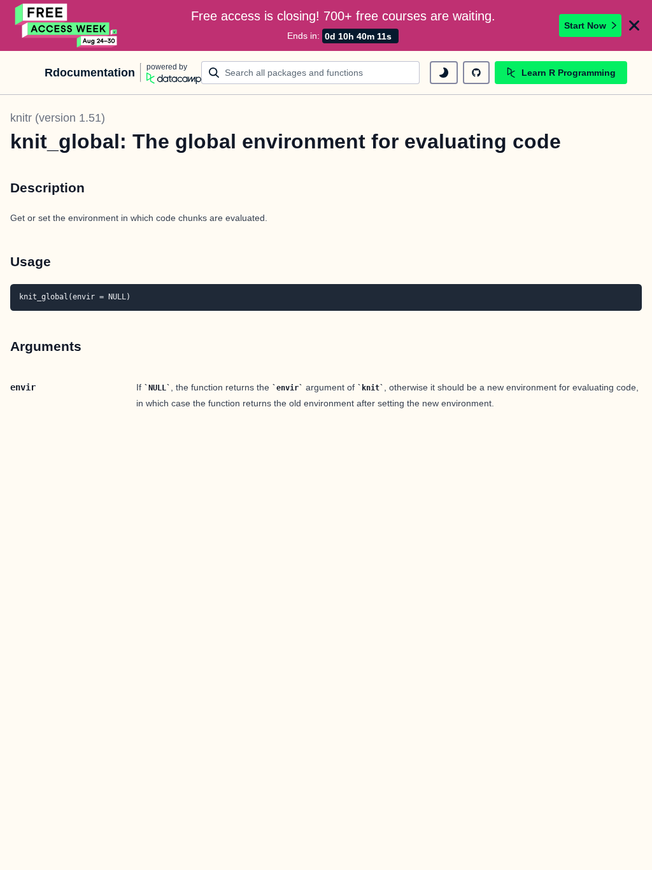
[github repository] (476, 72)
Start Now (585, 25)
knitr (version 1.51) (57, 117)
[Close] (634, 25)
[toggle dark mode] (444, 72)
